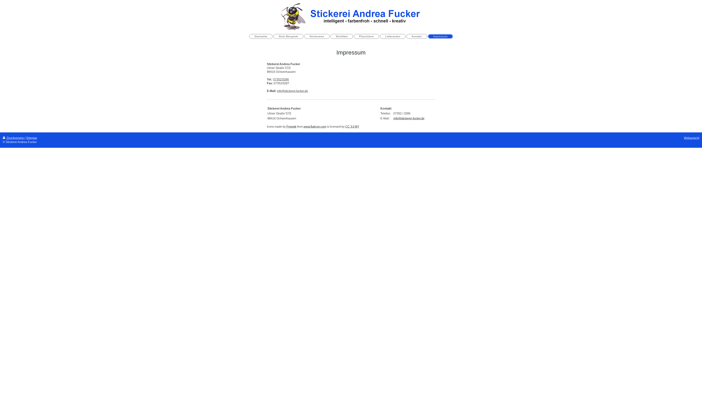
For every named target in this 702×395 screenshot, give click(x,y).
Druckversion (15, 138)
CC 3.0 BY (352, 126)
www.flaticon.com (314, 126)
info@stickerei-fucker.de (408, 118)
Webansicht (691, 138)
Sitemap (31, 138)
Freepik (291, 126)
